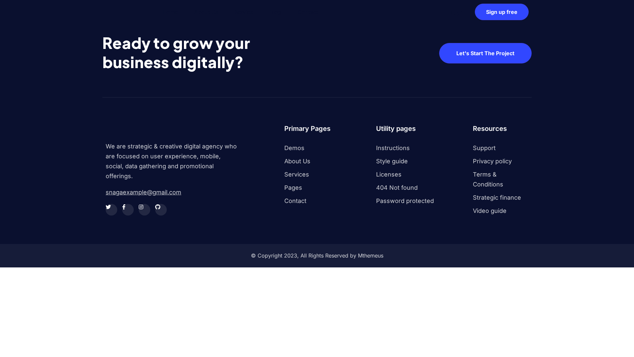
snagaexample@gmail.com (143, 192)
